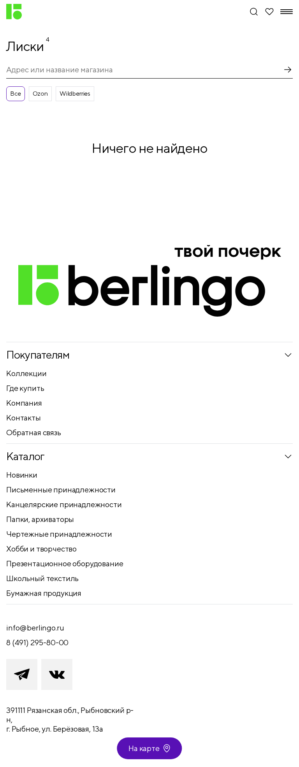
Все (15, 93)
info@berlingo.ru (35, 627)
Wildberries (75, 93)
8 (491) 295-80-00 (37, 642)
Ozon (40, 93)
